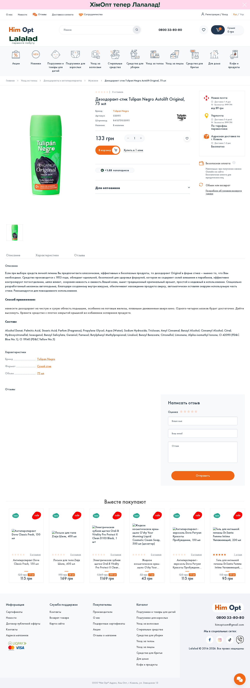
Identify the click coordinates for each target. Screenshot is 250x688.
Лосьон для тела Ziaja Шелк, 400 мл (66, 561)
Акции (96, 629)
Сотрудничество (93, 14)
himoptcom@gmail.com (229, 624)
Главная (10, 80)
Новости (22, 14)
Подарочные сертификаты (109, 623)
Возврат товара (59, 617)
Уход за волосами (148, 623)
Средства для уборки (150, 635)
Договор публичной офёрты (23, 623)
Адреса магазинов (17, 635)
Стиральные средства (150, 629)
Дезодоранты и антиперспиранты (63, 80)
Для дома (142, 658)
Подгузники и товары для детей (156, 612)
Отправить (203, 475)
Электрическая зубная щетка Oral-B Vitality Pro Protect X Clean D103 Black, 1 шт (106, 563)
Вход (225, 14)
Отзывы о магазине (104, 635)
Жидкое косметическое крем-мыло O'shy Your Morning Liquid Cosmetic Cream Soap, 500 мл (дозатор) (147, 563)
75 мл (40, 373)
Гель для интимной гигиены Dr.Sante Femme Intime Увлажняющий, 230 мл (228, 563)
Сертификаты (14, 612)
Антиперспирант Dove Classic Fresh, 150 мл (26, 561)
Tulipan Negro (121, 111)
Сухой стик (44, 366)
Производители (102, 612)
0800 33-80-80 (170, 30)
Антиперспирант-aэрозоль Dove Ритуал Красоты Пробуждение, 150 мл (187, 563)
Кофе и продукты (147, 664)
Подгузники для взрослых (152, 617)
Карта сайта (57, 623)
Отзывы (42, 14)
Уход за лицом (145, 647)
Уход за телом (29, 80)
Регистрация (212, 14)
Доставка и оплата (62, 14)
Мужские (93, 80)
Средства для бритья (149, 653)
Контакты (12, 629)
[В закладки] (187, 138)
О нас (9, 14)
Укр (242, 14)
